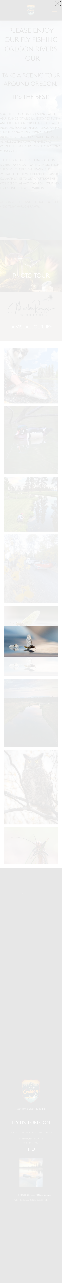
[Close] (58, 3)
